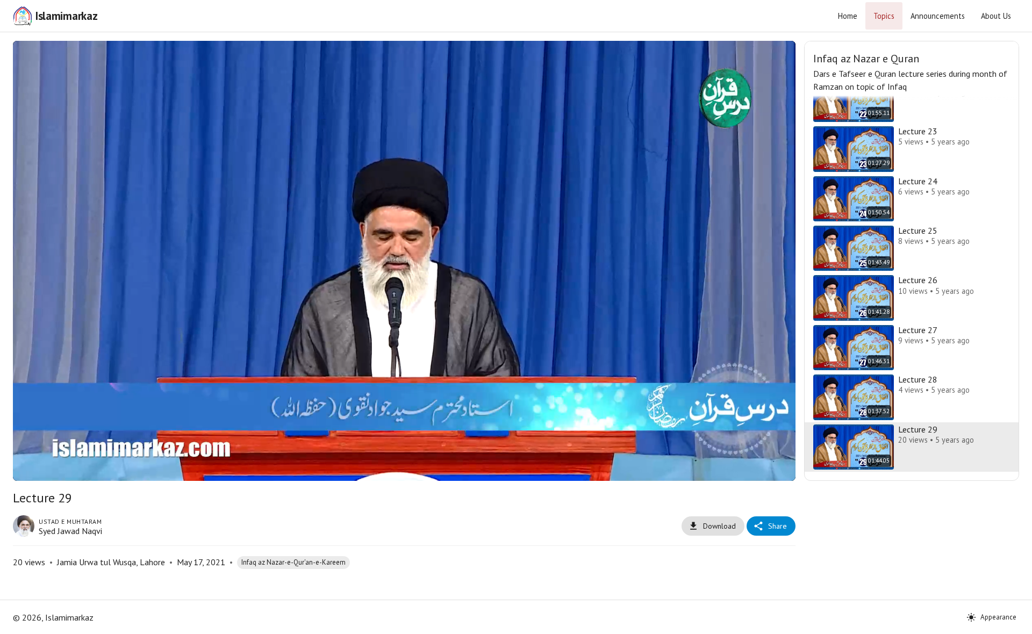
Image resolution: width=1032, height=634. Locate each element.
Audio (418, 57)
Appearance (998, 617)
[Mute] (60, 468)
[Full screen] (774, 468)
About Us (996, 16)
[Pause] (34, 468)
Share (777, 526)
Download (719, 526)
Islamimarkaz (66, 16)
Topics (883, 16)
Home (847, 16)
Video (391, 57)
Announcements (938, 16)
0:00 (89, 468)
